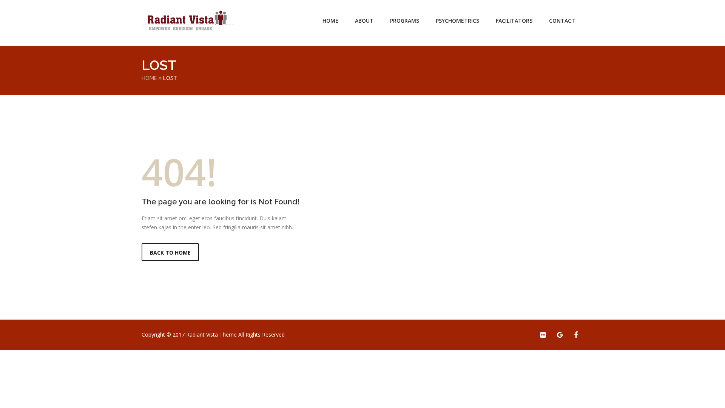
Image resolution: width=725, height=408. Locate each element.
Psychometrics (457, 20)
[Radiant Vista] (189, 21)
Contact (562, 20)
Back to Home (170, 252)
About (364, 20)
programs (404, 20)
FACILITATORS (514, 20)
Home (330, 20)
